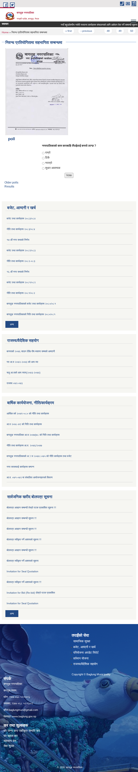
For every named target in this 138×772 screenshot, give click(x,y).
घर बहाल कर (11, 736)
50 (124, 30)
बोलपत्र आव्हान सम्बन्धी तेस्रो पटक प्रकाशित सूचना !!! (31, 507)
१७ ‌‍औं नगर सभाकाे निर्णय (18, 239)
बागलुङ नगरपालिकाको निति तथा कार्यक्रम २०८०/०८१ (31, 314)
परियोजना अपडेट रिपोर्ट (86, 652)
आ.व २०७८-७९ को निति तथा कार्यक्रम (24, 424)
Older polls (11, 182)
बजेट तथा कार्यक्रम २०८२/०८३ (21, 250)
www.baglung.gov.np (24, 716)
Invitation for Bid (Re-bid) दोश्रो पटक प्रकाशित (31, 592)
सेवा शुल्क (9, 746)
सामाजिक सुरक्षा (81, 641)
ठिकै (47, 157)
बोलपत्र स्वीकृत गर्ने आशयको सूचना (22, 560)
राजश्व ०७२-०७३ (15, 383)
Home (5, 32)
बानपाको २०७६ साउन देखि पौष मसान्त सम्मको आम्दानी (31, 351)
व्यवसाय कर (10, 741)
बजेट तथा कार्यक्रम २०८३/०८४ (21, 218)
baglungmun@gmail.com (23, 709)
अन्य (12, 324)
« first (62, 30)
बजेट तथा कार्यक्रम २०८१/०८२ (21, 282)
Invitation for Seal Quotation (22, 571)
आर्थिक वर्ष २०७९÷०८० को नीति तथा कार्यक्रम (28, 413)
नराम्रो (48, 162)
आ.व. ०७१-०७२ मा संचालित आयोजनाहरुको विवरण (30, 477)
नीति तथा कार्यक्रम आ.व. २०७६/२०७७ (24, 445)
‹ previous (79, 30)
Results (9, 186)
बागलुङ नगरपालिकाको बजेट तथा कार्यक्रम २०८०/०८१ (31, 303)
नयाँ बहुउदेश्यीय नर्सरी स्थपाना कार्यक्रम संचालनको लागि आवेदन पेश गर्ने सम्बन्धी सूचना (92, 24)
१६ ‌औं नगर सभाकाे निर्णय (18, 271)
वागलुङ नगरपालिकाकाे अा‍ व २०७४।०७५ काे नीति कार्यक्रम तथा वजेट (39, 456)
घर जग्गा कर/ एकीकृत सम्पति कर (22, 730)
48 (101, 30)
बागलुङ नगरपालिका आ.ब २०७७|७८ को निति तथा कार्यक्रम (33, 434)
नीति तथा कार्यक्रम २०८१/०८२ (21, 293)
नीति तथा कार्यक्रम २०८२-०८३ (21, 261)
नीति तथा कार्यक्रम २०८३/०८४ (21, 229)
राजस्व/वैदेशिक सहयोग (85, 664)
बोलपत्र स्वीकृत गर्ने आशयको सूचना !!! (24, 539)
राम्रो (47, 152)
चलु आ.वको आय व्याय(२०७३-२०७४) (23, 372)
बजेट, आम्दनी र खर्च (84, 647)
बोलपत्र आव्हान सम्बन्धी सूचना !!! (21, 518)
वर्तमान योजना (81, 658)
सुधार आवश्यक (52, 167)
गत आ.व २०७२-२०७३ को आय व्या (22, 361)
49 (113, 30)
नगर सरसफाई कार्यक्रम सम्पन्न (20, 466)
